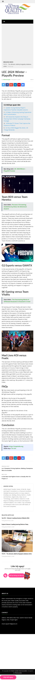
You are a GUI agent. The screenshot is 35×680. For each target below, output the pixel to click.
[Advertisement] (17, 42)
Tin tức (13, 448)
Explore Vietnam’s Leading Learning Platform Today (15, 524)
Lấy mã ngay (8, 677)
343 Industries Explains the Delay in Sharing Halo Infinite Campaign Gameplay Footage (17, 119)
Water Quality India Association (19, 671)
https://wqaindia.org (16, 446)
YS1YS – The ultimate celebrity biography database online (17, 554)
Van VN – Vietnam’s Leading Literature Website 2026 (15, 518)
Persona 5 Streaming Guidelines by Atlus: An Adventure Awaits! (15, 207)
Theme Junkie (18, 673)
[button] (3, 1)
